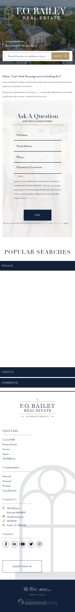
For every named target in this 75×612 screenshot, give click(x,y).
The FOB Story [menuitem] (9, 458)
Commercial (10, 382)
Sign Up (22, 525)
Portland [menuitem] (6, 486)
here (37, 92)
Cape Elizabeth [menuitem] (9, 490)
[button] (60, 56)
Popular (7, 265)
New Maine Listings (10, 352)
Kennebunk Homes (10, 302)
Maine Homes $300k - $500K (15, 327)
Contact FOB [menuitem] (8, 439)
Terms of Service (58, 223)
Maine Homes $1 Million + (12, 310)
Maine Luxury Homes (11, 344)
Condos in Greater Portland (13, 277)
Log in (10, 525)
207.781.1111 (12, 521)
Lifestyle (8, 372)
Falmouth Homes (9, 294)
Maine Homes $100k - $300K (14, 319)
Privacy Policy (31, 198)
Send (37, 215)
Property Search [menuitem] (10, 444)
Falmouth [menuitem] (7, 476)
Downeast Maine (9, 285)
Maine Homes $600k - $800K (15, 335)
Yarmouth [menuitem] (7, 481)
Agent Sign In (22, 566)
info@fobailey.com (15, 516)
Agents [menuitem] (6, 454)
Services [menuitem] (6, 449)
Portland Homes (9, 360)
